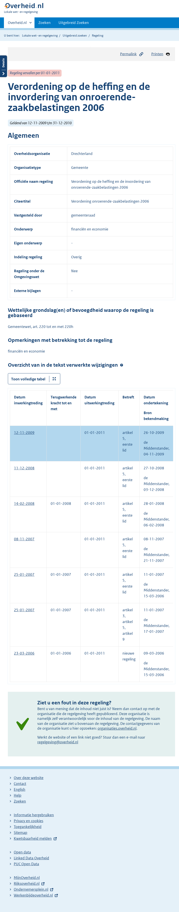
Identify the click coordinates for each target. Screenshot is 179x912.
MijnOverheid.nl (27, 877)
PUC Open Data (26, 864)
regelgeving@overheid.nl (57, 742)
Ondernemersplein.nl (31, 889)
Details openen (3, 66)
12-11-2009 (24, 432)
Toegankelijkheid (27, 826)
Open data (22, 852)
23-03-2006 (24, 653)
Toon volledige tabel (28, 379)
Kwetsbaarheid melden (33, 838)
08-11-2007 (24, 539)
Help (17, 795)
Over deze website (28, 777)
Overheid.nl (17, 24)
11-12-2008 (24, 468)
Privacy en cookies (28, 820)
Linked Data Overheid (31, 858)
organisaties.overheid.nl (117, 728)
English (19, 789)
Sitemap (20, 832)
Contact (20, 783)
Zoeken (44, 22)
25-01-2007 (24, 574)
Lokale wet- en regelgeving (40, 35)
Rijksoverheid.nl (27, 883)
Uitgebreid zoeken (75, 35)
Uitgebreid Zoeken (74, 22)
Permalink (128, 54)
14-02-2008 (24, 503)
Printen (157, 54)
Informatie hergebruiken (34, 815)
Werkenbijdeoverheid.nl (33, 895)
